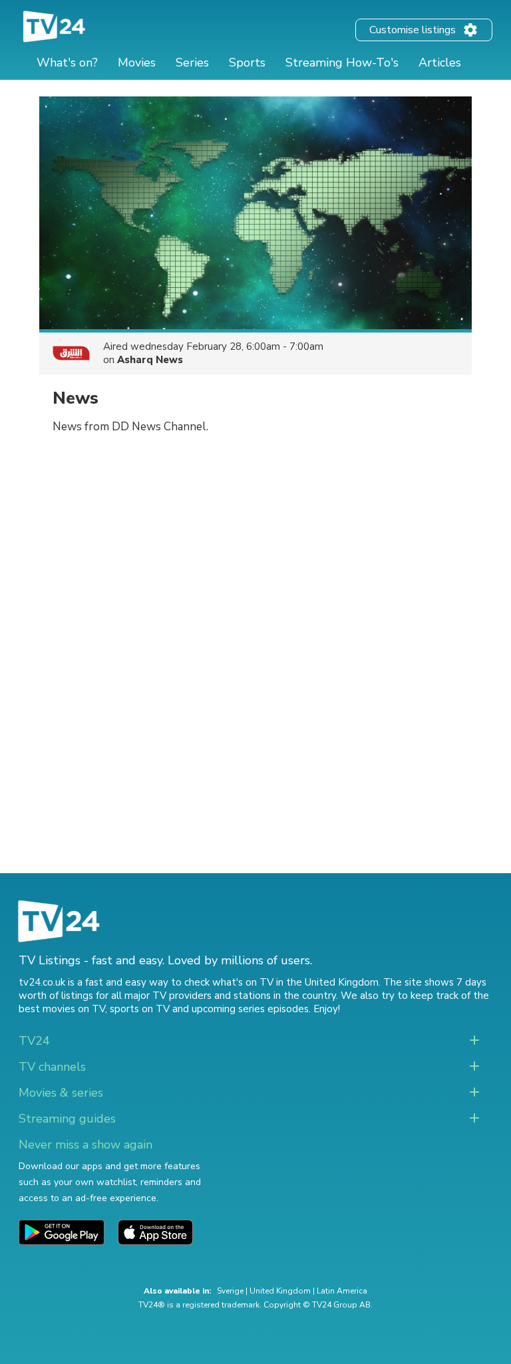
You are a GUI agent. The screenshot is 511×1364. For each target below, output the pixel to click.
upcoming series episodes (250, 1009)
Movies (137, 62)
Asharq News (150, 359)
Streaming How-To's (342, 62)
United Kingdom (280, 1291)
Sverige (230, 1291)
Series (192, 62)
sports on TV (140, 1009)
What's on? (67, 62)
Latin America (342, 1291)
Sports (247, 62)
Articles (440, 62)
